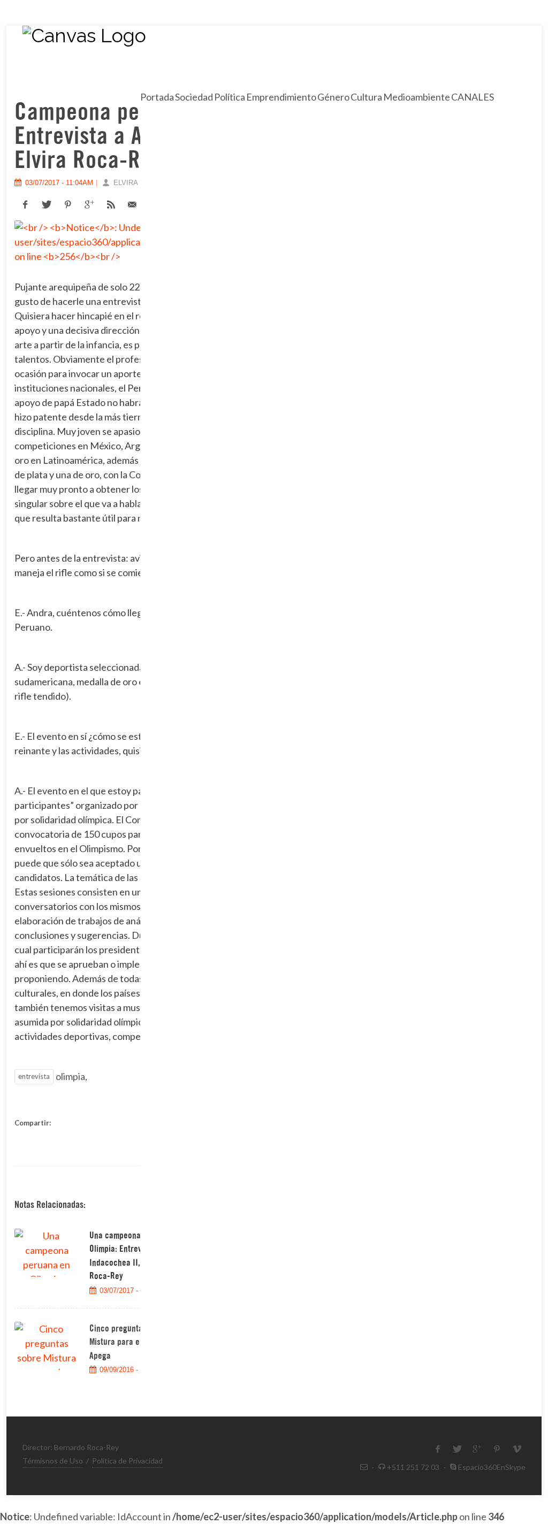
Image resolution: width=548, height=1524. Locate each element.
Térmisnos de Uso (52, 1460)
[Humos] (194, 74)
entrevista (34, 1076)
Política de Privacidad (127, 1460)
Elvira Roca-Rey (143, 183)
